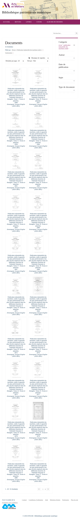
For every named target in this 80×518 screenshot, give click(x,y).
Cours (39, 22)
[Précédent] (38, 489)
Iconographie (12, 26)
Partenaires (65, 500)
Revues (18, 22)
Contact (24, 500)
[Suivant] (48, 489)
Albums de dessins (55, 22)
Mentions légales (55, 500)
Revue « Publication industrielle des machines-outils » (27, 50)
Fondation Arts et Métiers (10, 502)
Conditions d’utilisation (36, 500)
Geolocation (8, 53)
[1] (76, 33)
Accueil (6, 22)
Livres (29, 22)
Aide (46, 500)
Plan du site (74, 500)
